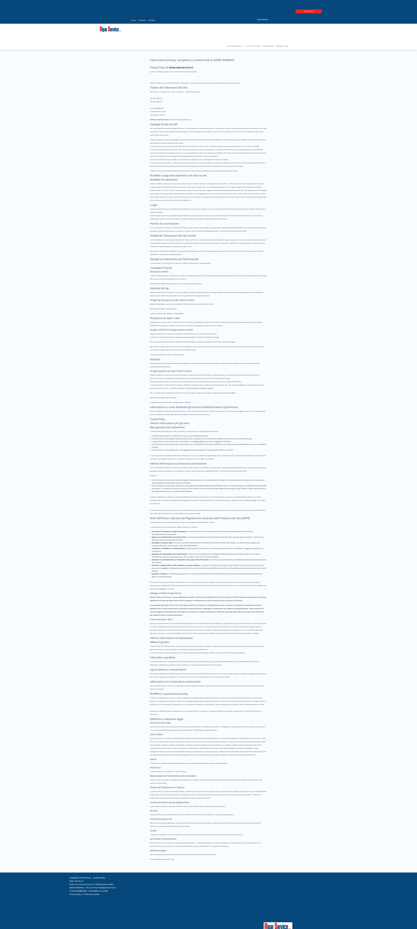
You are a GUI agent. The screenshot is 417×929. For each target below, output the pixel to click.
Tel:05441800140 (77, 888)
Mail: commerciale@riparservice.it (101, 888)
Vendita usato (268, 46)
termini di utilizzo (205, 337)
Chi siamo (142, 20)
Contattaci (308, 11)
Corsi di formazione (252, 46)
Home (133, 20)
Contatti (152, 20)
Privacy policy (76, 894)
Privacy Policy (178, 313)
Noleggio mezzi (282, 46)
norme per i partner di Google (224, 342)
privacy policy (190, 337)
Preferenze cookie (91, 894)
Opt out (188, 402)
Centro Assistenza (234, 46)
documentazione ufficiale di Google (200, 388)
